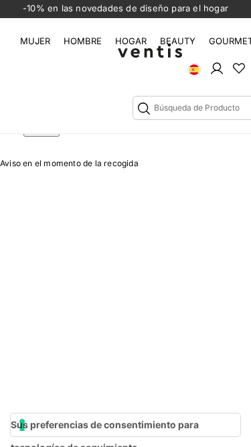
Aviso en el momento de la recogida (69, 163)
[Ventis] (150, 50)
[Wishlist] (239, 67)
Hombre (83, 41)
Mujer (35, 41)
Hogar (131, 41)
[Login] (217, 67)
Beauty (177, 41)
